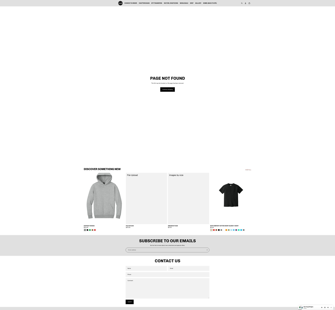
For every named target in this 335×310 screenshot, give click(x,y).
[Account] (245, 3)
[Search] (242, 3)
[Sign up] (207, 250)
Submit (130, 302)
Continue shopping (167, 89)
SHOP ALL (248, 170)
